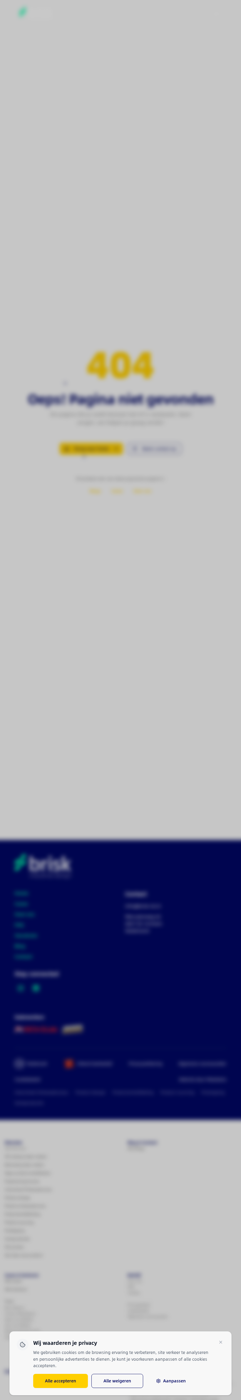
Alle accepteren (60, 1381)
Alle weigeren (117, 1381)
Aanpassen (174, 1381)
